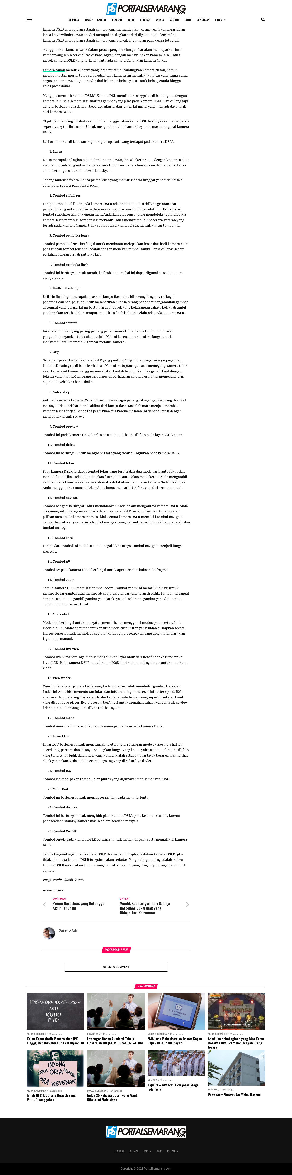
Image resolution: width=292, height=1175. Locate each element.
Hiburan (145, 19)
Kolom (219, 19)
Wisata (160, 19)
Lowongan (203, 19)
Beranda (74, 19)
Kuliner (174, 19)
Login (159, 1151)
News (87, 19)
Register (172, 1151)
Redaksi (134, 1151)
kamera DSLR (95, 854)
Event (187, 19)
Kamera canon (54, 70)
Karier (147, 1151)
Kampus (101, 19)
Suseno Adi (68, 930)
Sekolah (117, 19)
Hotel (130, 19)
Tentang (119, 1151)
